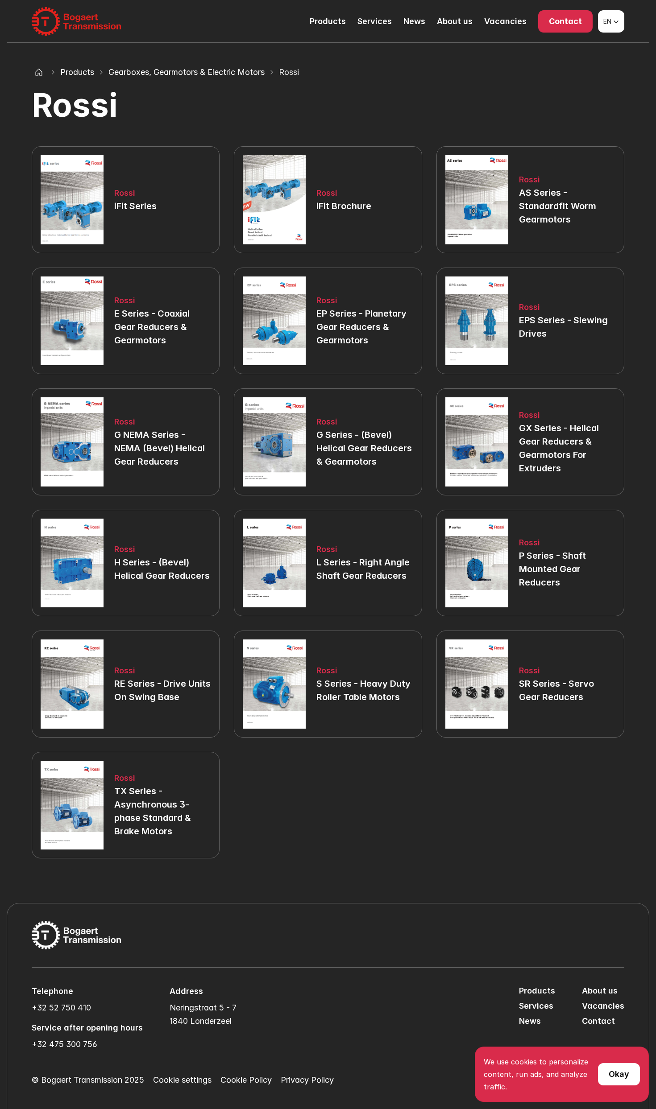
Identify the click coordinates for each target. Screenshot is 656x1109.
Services (374, 21)
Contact (598, 1021)
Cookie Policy (246, 1079)
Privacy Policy (307, 1079)
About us (455, 21)
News (414, 21)
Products (328, 21)
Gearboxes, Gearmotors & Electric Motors (186, 72)
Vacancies (505, 21)
